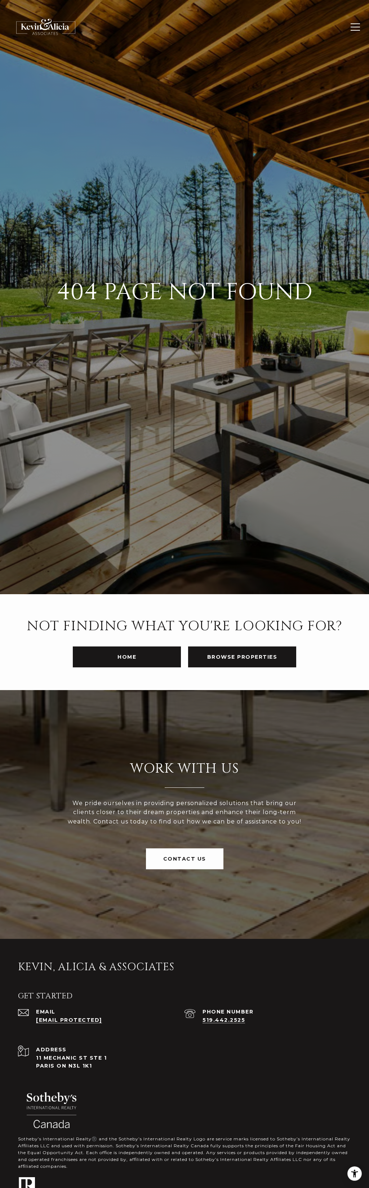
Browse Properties (242, 657)
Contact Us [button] (184, 859)
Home (126, 657)
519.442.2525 (224, 1020)
